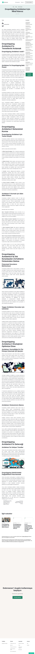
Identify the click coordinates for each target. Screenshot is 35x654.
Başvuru (11, 645)
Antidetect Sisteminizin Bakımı (29, 60)
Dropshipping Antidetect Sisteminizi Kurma (29, 33)
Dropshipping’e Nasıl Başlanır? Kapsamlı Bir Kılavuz (17, 526)
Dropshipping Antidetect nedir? (28, 26)
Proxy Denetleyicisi (13, 651)
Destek (28, 645)
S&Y (27, 643)
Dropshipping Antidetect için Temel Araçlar (29, 37)
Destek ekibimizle (25, 536)
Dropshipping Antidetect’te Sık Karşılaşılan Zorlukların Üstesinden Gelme (29, 44)
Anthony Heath (6, 24)
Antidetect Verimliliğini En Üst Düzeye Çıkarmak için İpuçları (29, 56)
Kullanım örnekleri (21, 643)
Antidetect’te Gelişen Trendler (29, 65)
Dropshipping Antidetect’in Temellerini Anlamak (29, 23)
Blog (19, 645)
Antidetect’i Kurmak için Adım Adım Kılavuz (29, 40)
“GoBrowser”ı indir (13, 643)
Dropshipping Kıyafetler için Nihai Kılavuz (5, 526)
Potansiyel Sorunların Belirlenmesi (29, 47)
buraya (20, 541)
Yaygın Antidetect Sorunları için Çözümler (29, 50)
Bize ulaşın (20, 649)
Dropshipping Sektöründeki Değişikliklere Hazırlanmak (28, 69)
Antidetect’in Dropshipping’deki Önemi (28, 29)
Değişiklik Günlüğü (4, 643)
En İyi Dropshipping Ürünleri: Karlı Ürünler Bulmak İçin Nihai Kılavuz (29, 528)
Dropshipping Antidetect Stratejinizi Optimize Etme (29, 53)
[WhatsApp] (27, 646)
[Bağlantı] (3, 2)
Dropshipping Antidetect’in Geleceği (29, 63)
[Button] (12, 2)
